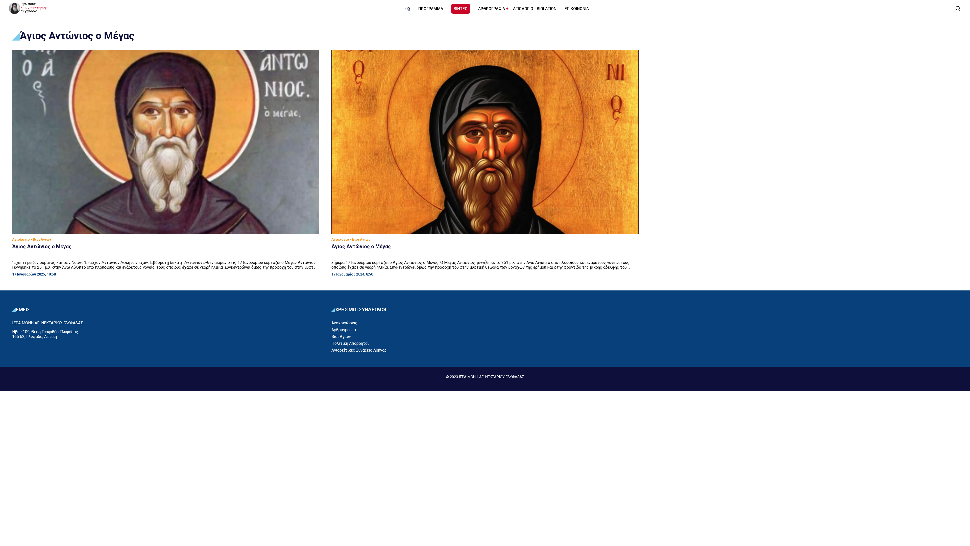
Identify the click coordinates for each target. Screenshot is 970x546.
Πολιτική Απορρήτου (350, 343)
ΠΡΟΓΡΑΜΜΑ (430, 8)
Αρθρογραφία (343, 329)
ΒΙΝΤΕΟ (461, 8)
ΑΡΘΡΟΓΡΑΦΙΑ (491, 8)
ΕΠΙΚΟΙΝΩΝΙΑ (577, 8)
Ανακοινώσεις (344, 323)
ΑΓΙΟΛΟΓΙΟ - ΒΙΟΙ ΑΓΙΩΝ (534, 8)
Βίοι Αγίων (341, 336)
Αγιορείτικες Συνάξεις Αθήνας (359, 350)
